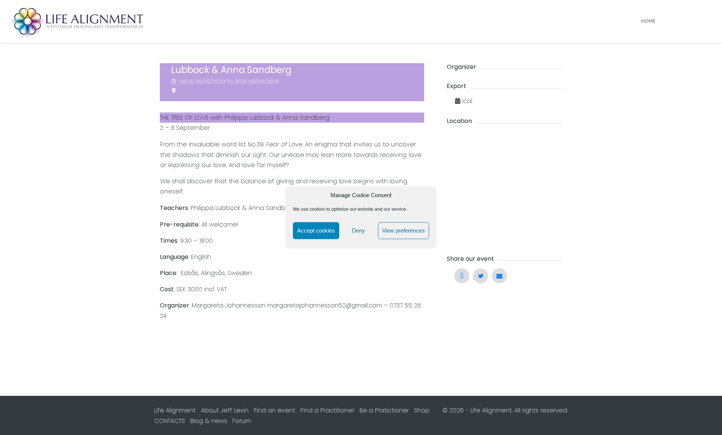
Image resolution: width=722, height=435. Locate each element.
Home (648, 21)
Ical (467, 101)
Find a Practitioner (327, 410)
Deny (358, 230)
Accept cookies (316, 230)
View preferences (403, 230)
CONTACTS (169, 421)
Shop (421, 410)
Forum (241, 421)
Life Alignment (175, 410)
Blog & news (208, 421)
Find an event (274, 410)
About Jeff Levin (225, 410)
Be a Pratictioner (384, 410)
